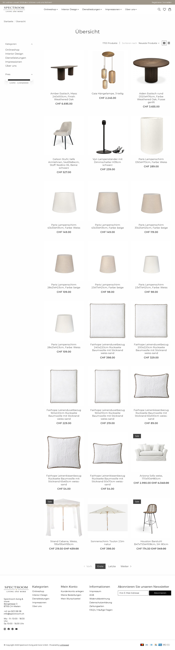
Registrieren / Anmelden (162, 2)
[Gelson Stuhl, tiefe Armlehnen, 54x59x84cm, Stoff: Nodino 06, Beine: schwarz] (64, 135)
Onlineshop (12, 49)
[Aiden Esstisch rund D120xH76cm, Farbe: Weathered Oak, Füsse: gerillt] (151, 70)
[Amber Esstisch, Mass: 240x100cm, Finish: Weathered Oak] (64, 70)
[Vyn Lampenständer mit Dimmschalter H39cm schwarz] (108, 135)
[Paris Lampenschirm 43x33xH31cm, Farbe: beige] (108, 201)
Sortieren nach (129, 43)
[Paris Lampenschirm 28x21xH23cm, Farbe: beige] (64, 261)
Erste (100, 566)
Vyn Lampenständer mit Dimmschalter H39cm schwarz (107, 162)
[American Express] (160, 645)
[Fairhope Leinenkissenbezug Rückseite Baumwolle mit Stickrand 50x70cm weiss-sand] (108, 452)
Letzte (112, 566)
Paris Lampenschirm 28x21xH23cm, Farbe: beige (63, 286)
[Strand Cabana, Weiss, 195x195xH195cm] (64, 518)
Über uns (11, 65)
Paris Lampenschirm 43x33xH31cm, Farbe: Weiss (63, 226)
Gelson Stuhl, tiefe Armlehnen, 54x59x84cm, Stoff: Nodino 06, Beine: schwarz (63, 163)
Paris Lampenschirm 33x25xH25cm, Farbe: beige (151, 226)
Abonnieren (160, 593)
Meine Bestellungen (71, 595)
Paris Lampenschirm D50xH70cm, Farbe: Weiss (151, 160)
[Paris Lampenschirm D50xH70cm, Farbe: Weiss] (151, 135)
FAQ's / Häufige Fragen (101, 610)
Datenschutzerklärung (100, 602)
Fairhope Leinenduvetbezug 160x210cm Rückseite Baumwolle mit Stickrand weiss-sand (107, 414)
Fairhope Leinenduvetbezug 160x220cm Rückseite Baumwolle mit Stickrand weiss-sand (64, 414)
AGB (91, 595)
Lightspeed (64, 645)
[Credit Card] (156, 645)
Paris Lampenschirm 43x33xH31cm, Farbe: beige (107, 226)
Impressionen (13, 61)
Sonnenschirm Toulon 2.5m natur (107, 543)
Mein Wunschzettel (70, 599)
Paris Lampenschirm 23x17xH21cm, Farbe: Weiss (151, 286)
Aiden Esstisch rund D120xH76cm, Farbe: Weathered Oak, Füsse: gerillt (151, 97)
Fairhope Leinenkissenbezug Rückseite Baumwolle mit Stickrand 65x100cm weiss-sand (151, 414)
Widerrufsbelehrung (99, 599)
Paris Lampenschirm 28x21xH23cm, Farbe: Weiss (63, 346)
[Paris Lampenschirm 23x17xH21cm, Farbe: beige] (108, 261)
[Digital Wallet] (166, 645)
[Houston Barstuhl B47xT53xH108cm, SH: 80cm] (151, 518)
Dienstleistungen (15, 57)
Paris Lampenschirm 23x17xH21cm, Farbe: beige (107, 286)
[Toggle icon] (159, 9)
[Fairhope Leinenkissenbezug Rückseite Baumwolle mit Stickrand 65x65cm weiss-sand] (64, 452)
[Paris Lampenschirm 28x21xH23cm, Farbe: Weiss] (64, 321)
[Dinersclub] (151, 645)
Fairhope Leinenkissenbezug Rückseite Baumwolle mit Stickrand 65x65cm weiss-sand (63, 480)
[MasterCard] (142, 645)
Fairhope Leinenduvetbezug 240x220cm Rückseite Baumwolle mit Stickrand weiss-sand (107, 348)
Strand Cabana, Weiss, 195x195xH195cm (63, 543)
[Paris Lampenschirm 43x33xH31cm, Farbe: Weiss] (64, 201)
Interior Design (14, 53)
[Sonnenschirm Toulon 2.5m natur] (108, 518)
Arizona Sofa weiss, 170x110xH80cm (151, 477)
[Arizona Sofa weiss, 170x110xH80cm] (151, 452)
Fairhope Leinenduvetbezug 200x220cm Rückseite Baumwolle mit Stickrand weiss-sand (151, 348)
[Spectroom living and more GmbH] (14, 9)
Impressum (95, 591)
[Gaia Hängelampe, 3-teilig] (108, 70)
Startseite (8, 21)
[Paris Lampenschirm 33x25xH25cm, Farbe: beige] (151, 201)
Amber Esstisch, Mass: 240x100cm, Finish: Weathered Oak (63, 96)
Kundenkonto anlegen (72, 591)
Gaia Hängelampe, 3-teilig (107, 93)
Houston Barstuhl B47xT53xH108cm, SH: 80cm (151, 543)
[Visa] (146, 645)
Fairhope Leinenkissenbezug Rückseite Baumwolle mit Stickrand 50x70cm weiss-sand (107, 480)
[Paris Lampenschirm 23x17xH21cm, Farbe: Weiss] (151, 261)
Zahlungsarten (96, 606)
